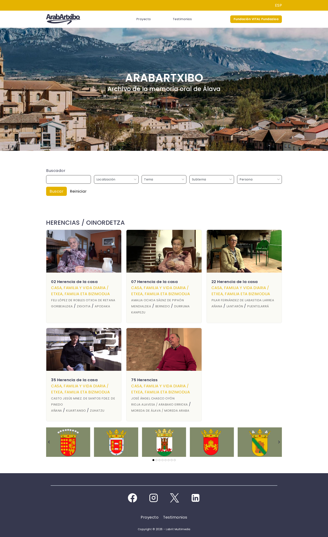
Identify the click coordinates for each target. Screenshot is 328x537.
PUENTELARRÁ (258, 306)
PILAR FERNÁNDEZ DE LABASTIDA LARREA (242, 300)
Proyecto (143, 19)
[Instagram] (153, 498)
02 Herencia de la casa (74, 281)
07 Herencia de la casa (154, 281)
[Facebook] (132, 498)
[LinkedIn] (195, 498)
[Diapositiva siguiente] (279, 442)
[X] (174, 498)
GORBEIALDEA (62, 306)
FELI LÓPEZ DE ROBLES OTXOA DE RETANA (83, 300)
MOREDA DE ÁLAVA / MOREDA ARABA (160, 410)
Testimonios (182, 19)
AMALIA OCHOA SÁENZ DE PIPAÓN (157, 300)
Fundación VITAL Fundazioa (256, 19)
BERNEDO (162, 306)
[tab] (153, 460)
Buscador (55, 170)
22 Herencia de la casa (234, 281)
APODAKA (102, 306)
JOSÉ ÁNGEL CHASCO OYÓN (152, 398)
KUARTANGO (76, 410)
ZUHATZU (97, 410)
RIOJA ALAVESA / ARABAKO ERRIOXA (159, 404)
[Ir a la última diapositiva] (49, 442)
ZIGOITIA (84, 306)
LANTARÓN (234, 306)
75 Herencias (144, 380)
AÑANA (216, 306)
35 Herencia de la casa (74, 380)
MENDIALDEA (141, 306)
